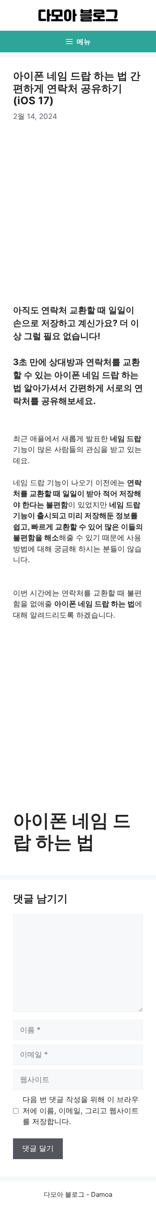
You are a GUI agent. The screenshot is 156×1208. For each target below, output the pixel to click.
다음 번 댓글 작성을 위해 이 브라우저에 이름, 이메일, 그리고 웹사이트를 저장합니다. (81, 1110)
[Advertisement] (78, 214)
